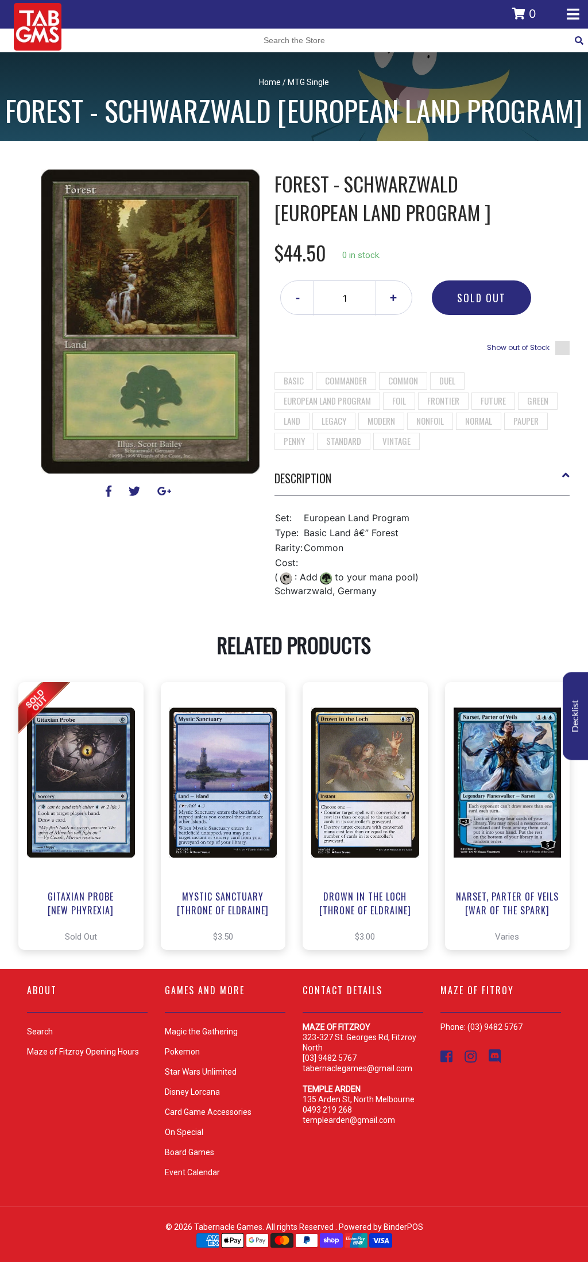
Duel (447, 380)
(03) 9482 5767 (495, 1027)
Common (403, 380)
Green (537, 400)
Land (292, 420)
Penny (294, 440)
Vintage (396, 440)
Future (493, 400)
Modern (381, 420)
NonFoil (430, 420)
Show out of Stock (518, 347)
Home (270, 82)
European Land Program (327, 400)
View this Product (86, 816)
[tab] (422, 483)
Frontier (443, 400)
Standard (343, 440)
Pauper (526, 420)
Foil (399, 400)
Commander (346, 380)
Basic (294, 380)
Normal (478, 420)
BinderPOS (403, 1227)
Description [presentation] (302, 478)
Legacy (334, 420)
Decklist (575, 716)
